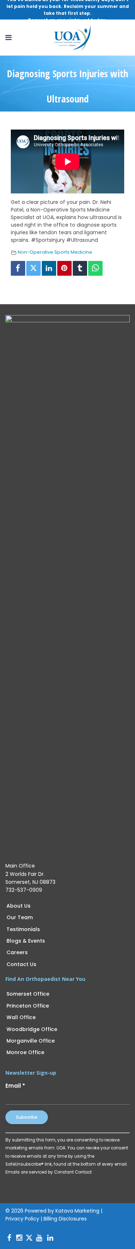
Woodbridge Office (31, 1029)
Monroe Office (25, 1052)
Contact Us (21, 964)
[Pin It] (64, 268)
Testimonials (23, 929)
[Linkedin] (49, 268)
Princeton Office (27, 1005)
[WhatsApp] (95, 268)
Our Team (19, 917)
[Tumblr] (80, 268)
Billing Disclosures (65, 1218)
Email (15, 1085)
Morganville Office (30, 1040)
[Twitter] (33, 268)
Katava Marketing (77, 1210)
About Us (18, 905)
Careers (17, 952)
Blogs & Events (25, 940)
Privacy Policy (22, 1218)
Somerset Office (27, 993)
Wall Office (21, 1017)
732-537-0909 (23, 890)
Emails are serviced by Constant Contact (48, 1172)
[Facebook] (18, 268)
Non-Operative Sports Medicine (55, 252)
